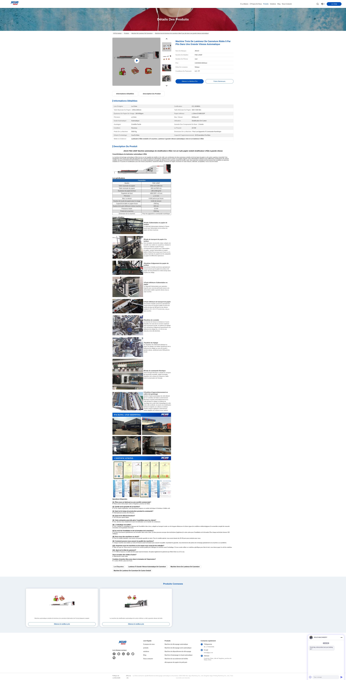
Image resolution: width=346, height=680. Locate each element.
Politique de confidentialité (116, 677)
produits (266, 4)
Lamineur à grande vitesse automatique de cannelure (147, 566)
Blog (144, 655)
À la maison (244, 4)
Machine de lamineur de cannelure (142, 33)
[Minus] (341, 637)
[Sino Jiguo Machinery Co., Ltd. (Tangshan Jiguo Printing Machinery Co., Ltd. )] (14, 4)
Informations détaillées (125, 94)
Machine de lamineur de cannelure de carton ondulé (132, 570)
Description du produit (152, 94)
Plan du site (129, 677)
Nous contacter (148, 658)
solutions (273, 4)
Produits (126, 33)
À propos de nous (256, 4)
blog (278, 4)
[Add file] (310, 677)
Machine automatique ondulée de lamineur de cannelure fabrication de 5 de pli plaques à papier (62, 618)
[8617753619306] (132, 654)
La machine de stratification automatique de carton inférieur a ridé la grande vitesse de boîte (136, 618)
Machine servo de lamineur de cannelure (185, 566)
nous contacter (287, 4)
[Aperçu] (122, 645)
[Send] (341, 677)
